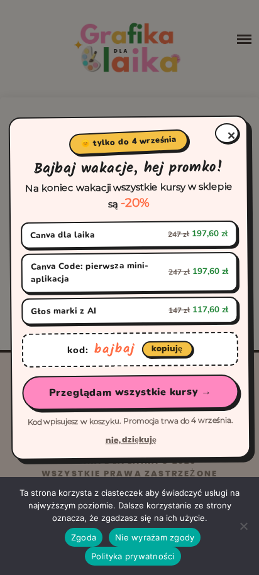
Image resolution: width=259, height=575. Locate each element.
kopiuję (167, 348)
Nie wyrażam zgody (154, 537)
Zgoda (83, 537)
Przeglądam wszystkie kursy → (130, 392)
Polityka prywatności (133, 556)
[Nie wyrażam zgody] (243, 526)
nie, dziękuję (131, 439)
